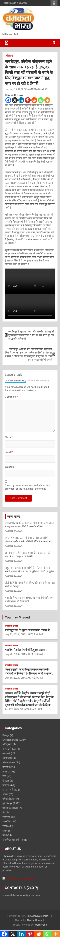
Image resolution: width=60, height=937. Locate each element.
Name (9, 437)
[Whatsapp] (41, 100)
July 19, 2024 (12, 677)
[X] (15, 100)
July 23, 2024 (12, 634)
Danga (5, 735)
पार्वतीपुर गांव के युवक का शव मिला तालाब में (27, 630)
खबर (4, 771)
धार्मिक (5, 794)
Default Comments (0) (15, 380)
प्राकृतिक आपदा (9, 807)
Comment (11, 396)
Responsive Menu (54, 3)
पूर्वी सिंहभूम (9, 55)
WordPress (41, 924)
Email (9, 452)
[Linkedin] (21, 100)
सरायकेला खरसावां (11, 626)
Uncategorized (10, 739)
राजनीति (6, 817)
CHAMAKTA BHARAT (36, 89)
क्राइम (5, 767)
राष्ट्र (5, 830)
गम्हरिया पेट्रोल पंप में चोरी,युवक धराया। (26, 649)
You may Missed (17, 617)
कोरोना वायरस (8, 762)
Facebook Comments (38, 380)
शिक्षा (4, 835)
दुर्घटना (5, 785)
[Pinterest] (28, 100)
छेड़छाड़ (5, 780)
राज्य (4, 826)
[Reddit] (34, 100)
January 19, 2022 (14, 89)
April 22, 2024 (12, 709)
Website (9, 466)
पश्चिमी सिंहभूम (8, 798)
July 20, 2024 (12, 654)
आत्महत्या (6, 757)
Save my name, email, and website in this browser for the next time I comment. (27, 487)
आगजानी (6, 753)
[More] (47, 100)
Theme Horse (34, 920)
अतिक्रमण (7, 744)
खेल (4, 776)
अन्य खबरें (7, 748)
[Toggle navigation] (6, 43)
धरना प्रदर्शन (8, 789)
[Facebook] (8, 100)
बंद (3, 812)
